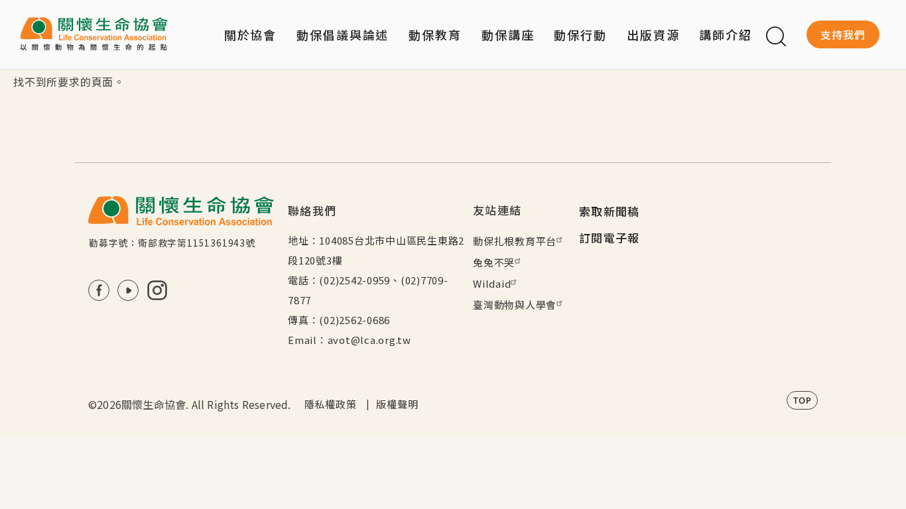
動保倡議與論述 (342, 34)
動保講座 (508, 34)
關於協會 (250, 34)
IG (157, 290)
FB (98, 290)
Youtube (128, 290)
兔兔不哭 (494, 262)
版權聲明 (397, 404)
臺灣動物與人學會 (514, 304)
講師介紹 (725, 34)
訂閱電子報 (609, 237)
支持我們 (843, 34)
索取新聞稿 (609, 211)
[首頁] (94, 34)
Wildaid (492, 283)
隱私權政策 (330, 404)
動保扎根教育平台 (514, 241)
